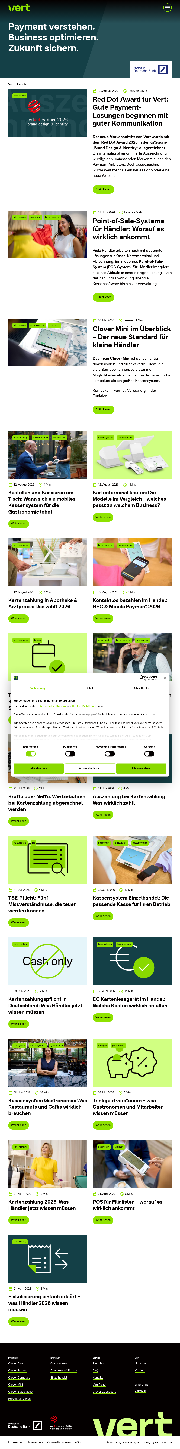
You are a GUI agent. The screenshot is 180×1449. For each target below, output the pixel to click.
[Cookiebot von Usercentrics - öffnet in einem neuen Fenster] (142, 678)
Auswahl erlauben (90, 768)
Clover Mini (120, 359)
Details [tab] (90, 688)
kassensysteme (52, 217)
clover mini (54, 325)
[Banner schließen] (165, 678)
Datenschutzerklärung (51, 706)
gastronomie (59, 438)
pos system (35, 217)
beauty (37, 640)
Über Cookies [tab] (142, 688)
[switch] (70, 754)
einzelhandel (104, 640)
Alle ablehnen (38, 768)
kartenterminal (125, 438)
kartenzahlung (20, 438)
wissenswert (20, 96)
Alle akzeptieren (141, 768)
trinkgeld (102, 1046)
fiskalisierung (20, 843)
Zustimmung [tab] (37, 688)
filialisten (119, 1147)
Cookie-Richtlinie (83, 706)
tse (33, 843)
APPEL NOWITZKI (163, 1443)
